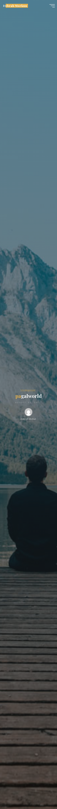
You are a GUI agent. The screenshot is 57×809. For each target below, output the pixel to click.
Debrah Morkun (15, 6)
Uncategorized (28, 390)
